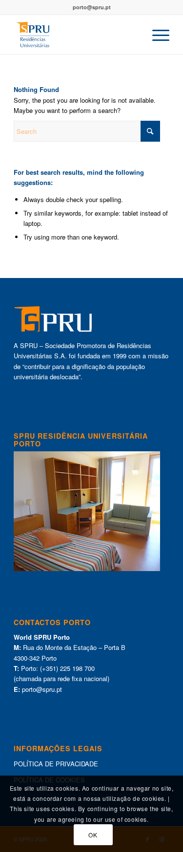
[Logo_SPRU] (76, 34)
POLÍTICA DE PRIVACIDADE (56, 763)
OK (92, 835)
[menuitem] (155, 34)
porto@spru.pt (92, 7)
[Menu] (155, 34)
